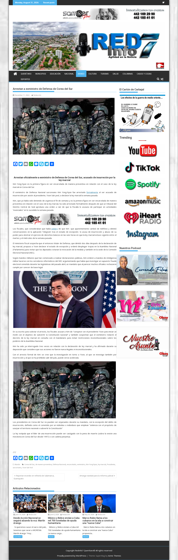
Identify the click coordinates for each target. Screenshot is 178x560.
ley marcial (102, 464)
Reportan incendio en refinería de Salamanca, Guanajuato (34, 477)
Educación (55, 74)
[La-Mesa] (142, 306)
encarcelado (71, 464)
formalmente (92, 192)
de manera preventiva (43, 464)
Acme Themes (114, 555)
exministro (81, 464)
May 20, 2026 (89, 514)
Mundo (81, 74)
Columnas (128, 74)
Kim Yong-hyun (91, 464)
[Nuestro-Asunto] (142, 342)
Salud (116, 74)
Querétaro (26, 74)
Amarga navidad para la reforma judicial (96, 475)
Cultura (92, 74)
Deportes (25, 79)
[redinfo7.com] (89, 69)
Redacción (37, 95)
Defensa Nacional (59, 464)
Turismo (105, 74)
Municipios (40, 74)
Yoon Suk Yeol (27, 467)
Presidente (111, 464)
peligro (54, 228)
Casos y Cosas (144, 74)
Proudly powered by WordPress (71, 555)
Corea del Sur (29, 464)
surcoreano (17, 467)
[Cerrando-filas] (142, 270)
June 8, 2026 (54, 514)
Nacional (69, 74)
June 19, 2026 (20, 514)
